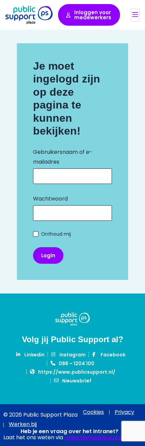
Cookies (93, 412)
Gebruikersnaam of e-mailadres (62, 157)
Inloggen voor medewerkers (92, 15)
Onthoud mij (56, 234)
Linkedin (34, 354)
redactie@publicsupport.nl (100, 438)
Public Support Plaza (29, 15)
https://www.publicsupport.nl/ (76, 372)
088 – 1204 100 (76, 363)
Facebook (112, 354)
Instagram (72, 354)
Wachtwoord (50, 199)
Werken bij (23, 424)
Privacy (124, 412)
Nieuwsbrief (76, 380)
